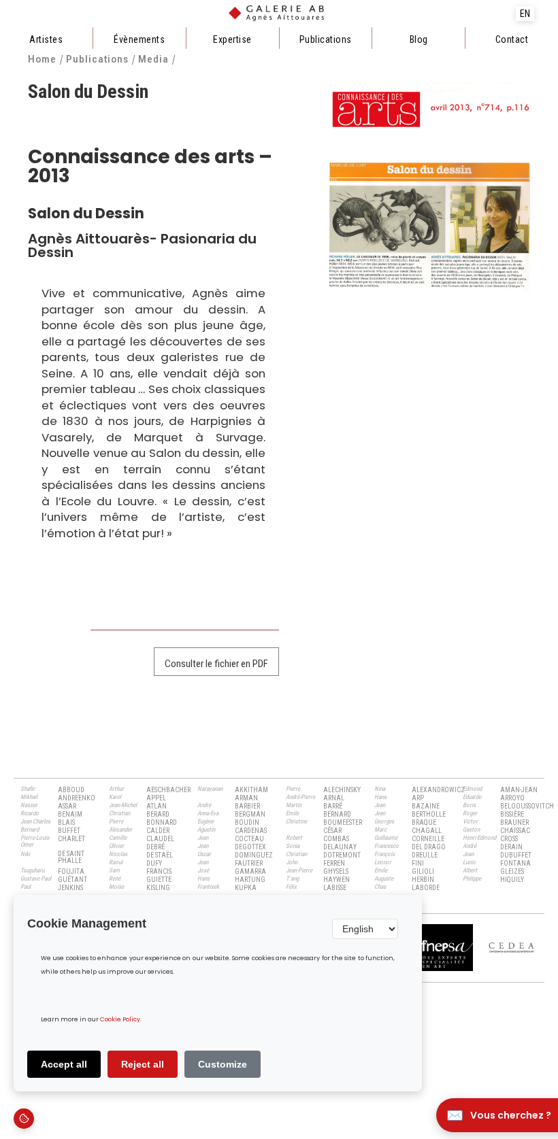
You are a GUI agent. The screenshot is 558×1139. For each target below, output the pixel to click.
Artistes (46, 39)
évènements (139, 39)
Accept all (64, 1064)
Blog (419, 39)
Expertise (232, 39)
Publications (325, 39)
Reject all (142, 1064)
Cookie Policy (120, 1020)
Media (153, 59)
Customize (222, 1064)
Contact (512, 39)
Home (42, 59)
